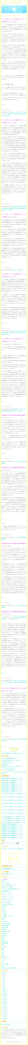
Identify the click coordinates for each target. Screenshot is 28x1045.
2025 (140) (4, 989)
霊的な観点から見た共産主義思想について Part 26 (12, 824)
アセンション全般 (5, 883)
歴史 (3, 952)
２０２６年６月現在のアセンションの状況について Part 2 (13, 820)
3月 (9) (3, 984)
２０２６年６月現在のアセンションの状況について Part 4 (13, 816)
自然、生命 (4, 956)
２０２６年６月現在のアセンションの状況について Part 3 (13, 818)
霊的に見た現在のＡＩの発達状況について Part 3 (12, 787)
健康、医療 (11, 208)
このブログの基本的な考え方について (9, 758)
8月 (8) (3, 974)
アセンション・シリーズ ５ (7, 900)
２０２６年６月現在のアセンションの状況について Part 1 (13, 822)
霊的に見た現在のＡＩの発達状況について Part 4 (12, 786)
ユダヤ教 (3, 910)
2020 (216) (4, 999)
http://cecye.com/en (5, 1024)
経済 (3, 948)
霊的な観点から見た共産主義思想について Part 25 (12, 826)
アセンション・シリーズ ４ (7, 898)
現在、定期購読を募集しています (8, 868)
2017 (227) (4, 1005)
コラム (3, 960)
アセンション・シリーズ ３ (7, 896)
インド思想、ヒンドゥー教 (7, 915)
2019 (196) (4, 1001)
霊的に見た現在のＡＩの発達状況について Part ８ (12, 780)
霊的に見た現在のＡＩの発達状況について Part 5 (12, 784)
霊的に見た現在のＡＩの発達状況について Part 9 (12, 778)
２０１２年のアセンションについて (9, 768)
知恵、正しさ (4, 935)
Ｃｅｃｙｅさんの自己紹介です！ (8, 769)
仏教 (13, 682)
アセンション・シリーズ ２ (7, 894)
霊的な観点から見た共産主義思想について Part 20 (12, 835)
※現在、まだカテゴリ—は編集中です (9, 967)
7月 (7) (3, 976)
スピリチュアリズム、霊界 (21, 112)
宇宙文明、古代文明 (9, 332)
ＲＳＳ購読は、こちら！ (8, 874)
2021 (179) (4, 997)
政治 (3, 944)
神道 (3, 919)
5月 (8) (3, 980)
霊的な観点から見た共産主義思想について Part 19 (12, 837)
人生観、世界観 (14, 113)
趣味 (3, 966)
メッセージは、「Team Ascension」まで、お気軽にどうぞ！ (13, 848)
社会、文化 (7, 334)
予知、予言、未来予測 (6, 113)
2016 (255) (4, 1007)
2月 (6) (3, 985)
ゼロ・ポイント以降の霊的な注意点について (11, 888)
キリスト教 (19, 680)
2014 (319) (4, 1011)
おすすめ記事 (14, 206)
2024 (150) (4, 991)
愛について (4, 933)
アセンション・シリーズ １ (7, 892)
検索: (2, 843)
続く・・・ (4, 198)
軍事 (3, 950)
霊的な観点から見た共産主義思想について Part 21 (12, 833)
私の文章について (5, 764)
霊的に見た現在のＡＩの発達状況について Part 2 (12, 789)
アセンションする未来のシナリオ (8, 885)
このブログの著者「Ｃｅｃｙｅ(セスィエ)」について (12, 753)
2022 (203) (4, 995)
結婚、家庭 (4, 940)
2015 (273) (4, 1009)
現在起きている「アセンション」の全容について (11, 766)
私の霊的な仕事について (7, 890)
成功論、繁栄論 (22, 208)
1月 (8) (3, 987)
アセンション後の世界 (6, 902)
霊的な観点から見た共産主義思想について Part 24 (12, 827)
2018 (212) (4, 1003)
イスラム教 (14, 680)
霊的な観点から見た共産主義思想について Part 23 (12, 829)
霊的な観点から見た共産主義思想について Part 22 (12, 831)
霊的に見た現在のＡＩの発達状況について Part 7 (12, 782)
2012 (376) (4, 1014)
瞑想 (3, 939)
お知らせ (13, 112)
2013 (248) (4, 1013)
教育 (3, 954)
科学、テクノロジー (6, 958)
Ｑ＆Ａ (3, 962)
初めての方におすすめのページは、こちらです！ (11, 760)
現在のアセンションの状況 (6, 209)
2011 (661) (4, 1016)
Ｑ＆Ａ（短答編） (5, 964)
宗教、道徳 (20, 113)
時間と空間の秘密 (7, 410)
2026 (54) (4, 973)
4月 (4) (3, 982)
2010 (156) (4, 1018)
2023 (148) (4, 993)
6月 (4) (3, 978)
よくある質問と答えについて (7, 762)
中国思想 (10, 682)
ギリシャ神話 (4, 921)
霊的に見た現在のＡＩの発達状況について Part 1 (12, 791)
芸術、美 (3, 937)
